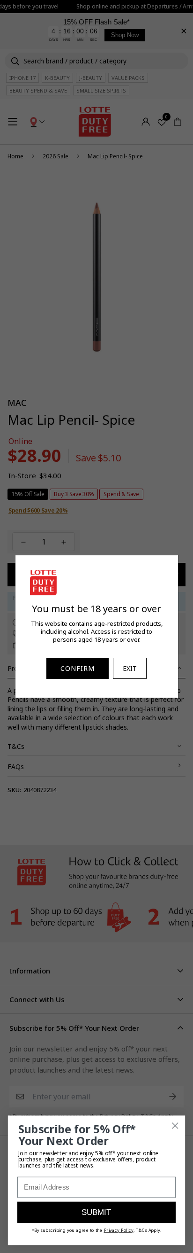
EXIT (130, 668)
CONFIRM (77, 668)
